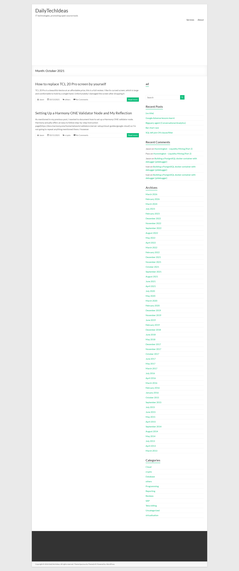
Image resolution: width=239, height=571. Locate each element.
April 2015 (151, 421)
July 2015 (150, 407)
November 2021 (153, 262)
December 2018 (153, 329)
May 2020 (150, 295)
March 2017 (151, 368)
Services (190, 19)
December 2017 (153, 344)
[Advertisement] (119, 44)
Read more (132, 99)
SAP (148, 500)
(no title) (150, 113)
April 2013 (151, 445)
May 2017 (150, 363)
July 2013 (150, 441)
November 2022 (153, 223)
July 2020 (150, 291)
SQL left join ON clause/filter (159, 132)
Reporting (150, 491)
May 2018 (150, 339)
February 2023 (153, 213)
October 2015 (152, 397)
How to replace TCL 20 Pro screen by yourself (70, 84)
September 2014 (153, 426)
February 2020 (153, 305)
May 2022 (150, 237)
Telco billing (151, 505)
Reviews (150, 496)
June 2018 (151, 334)
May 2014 (150, 436)
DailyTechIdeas (51, 10)
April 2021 (151, 286)
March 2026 (151, 194)
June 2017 (151, 358)
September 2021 (153, 271)
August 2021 (152, 276)
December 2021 (153, 257)
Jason (41, 99)
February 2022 (153, 252)
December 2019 (153, 310)
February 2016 (153, 387)
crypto (68, 135)
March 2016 (151, 383)
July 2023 (150, 208)
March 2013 (151, 450)
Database (150, 476)
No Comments (82, 99)
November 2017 (153, 349)
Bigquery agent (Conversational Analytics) (166, 123)
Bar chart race (152, 127)
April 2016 (151, 378)
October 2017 (152, 354)
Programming (152, 486)
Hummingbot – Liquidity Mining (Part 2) (173, 148)
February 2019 (153, 325)
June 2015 (151, 412)
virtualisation (152, 515)
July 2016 (150, 373)
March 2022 (151, 247)
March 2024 (151, 204)
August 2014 (152, 431)
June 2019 (151, 320)
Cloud (148, 467)
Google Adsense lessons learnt (160, 118)
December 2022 (153, 218)
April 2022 (151, 242)
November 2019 (153, 315)
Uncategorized (153, 510)
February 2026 (153, 199)
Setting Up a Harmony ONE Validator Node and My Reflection (83, 113)
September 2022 (153, 228)
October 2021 (152, 266)
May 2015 (150, 416)
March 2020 (151, 300)
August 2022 (152, 233)
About (201, 19)
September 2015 (153, 402)
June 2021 (151, 281)
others (67, 99)
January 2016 (152, 392)
